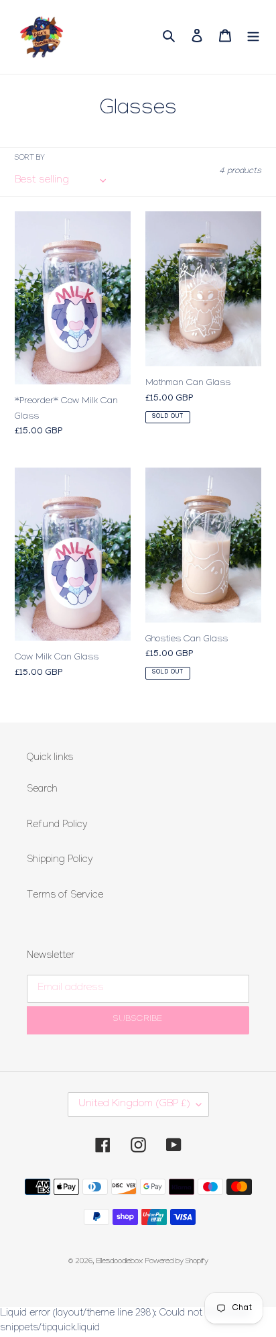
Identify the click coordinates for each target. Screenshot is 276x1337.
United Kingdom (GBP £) (134, 1104)
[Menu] (253, 36)
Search (42, 790)
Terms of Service (65, 896)
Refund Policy (57, 825)
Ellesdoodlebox (119, 1262)
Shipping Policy (60, 860)
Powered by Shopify (176, 1262)
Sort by (30, 158)
